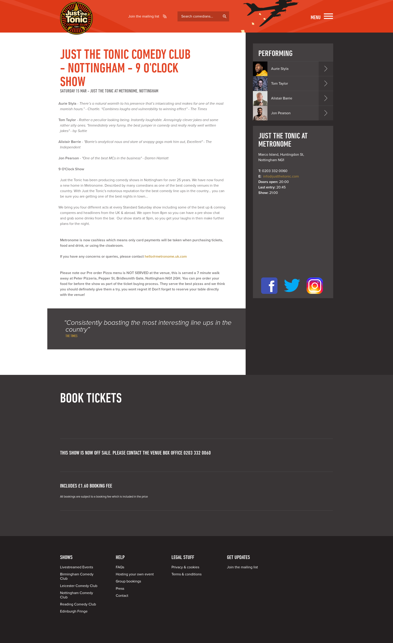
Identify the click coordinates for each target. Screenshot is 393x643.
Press (120, 588)
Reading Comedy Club (78, 604)
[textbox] (203, 16)
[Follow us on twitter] (292, 295)
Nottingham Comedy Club (76, 595)
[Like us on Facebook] (269, 295)
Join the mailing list (143, 16)
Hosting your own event (135, 574)
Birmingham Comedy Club (76, 576)
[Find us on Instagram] (315, 295)
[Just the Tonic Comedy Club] (76, 28)
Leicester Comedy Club (78, 586)
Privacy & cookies (185, 567)
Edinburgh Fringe (74, 611)
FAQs (120, 567)
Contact (122, 595)
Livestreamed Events (76, 567)
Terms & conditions (186, 574)
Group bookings (128, 581)
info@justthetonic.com (281, 176)
